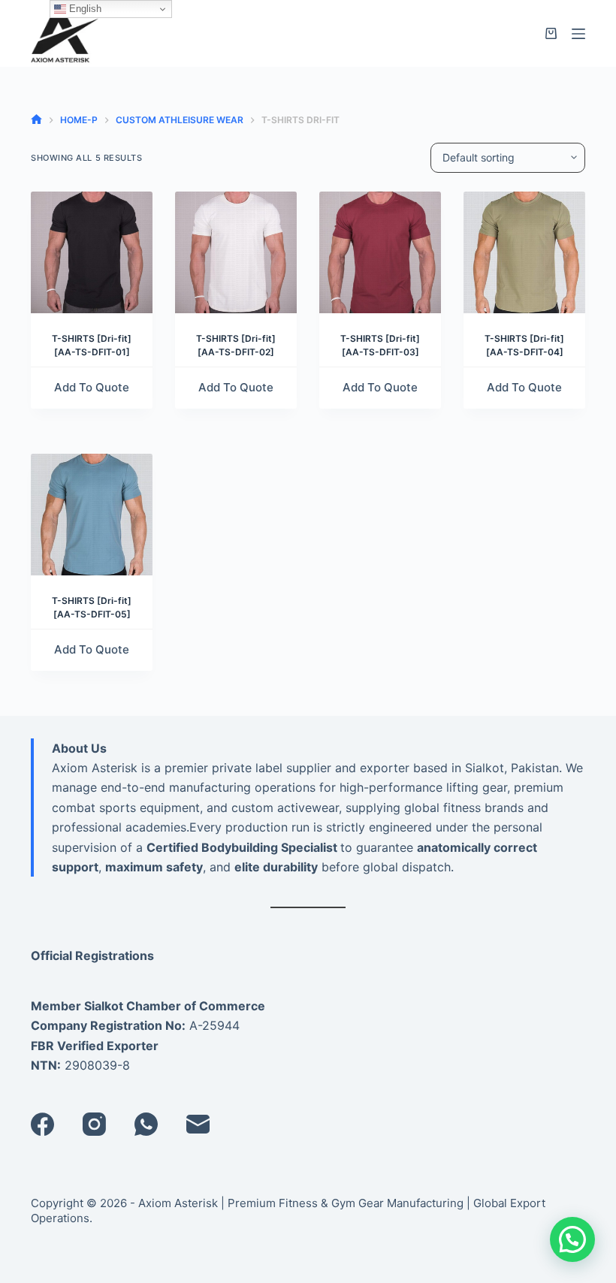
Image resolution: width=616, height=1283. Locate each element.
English (83, 8)
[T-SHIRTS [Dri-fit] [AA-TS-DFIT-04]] (524, 252)
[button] (572, 1239)
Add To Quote (91, 387)
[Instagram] (94, 1124)
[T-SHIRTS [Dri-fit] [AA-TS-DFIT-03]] (380, 252)
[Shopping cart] (551, 33)
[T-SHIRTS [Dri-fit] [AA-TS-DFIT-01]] (91, 252)
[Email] (198, 1124)
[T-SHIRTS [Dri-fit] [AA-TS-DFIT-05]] (91, 514)
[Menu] (578, 34)
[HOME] (36, 119)
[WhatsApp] (146, 1124)
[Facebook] (42, 1124)
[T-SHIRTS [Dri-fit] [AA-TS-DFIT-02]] (236, 252)
